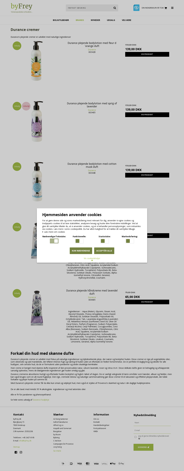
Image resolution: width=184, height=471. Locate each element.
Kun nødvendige (81, 250)
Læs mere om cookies (54, 232)
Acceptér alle (104, 250)
